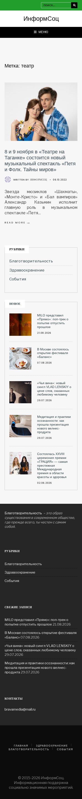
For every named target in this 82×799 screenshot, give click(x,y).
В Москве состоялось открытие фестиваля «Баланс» (53, 353)
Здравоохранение (26, 270)
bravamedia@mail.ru (20, 709)
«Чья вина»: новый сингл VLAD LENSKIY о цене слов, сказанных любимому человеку (54, 388)
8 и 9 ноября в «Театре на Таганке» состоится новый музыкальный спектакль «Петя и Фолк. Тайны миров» (40, 160)
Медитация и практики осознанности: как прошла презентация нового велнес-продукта (54, 424)
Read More (18, 222)
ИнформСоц (41, 18)
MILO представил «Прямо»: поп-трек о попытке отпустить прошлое (52, 320)
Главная (21, 745)
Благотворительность (31, 261)
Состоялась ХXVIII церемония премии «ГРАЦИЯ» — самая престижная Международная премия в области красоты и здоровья (52, 465)
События (17, 279)
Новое (14, 304)
